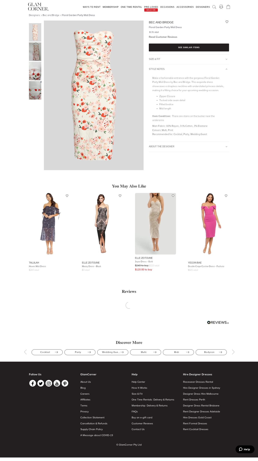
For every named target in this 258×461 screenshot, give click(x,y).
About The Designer (161, 146)
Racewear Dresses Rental (198, 381)
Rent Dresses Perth (194, 399)
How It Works (139, 387)
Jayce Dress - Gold (144, 261)
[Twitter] (40, 383)
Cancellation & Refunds (93, 423)
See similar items (189, 47)
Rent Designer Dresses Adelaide (201, 411)
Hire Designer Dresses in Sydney (201, 387)
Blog (83, 387)
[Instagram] (48, 383)
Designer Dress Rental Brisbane (201, 405)
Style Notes (157, 69)
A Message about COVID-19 (96, 435)
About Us (85, 381)
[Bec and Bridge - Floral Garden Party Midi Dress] (34, 32)
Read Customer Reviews (163, 36)
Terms (83, 405)
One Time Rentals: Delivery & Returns (153, 399)
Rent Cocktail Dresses (195, 429)
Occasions (167, 7)
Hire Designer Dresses (197, 374)
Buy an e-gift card (142, 417)
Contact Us (138, 429)
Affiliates (85, 399)
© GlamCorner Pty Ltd (129, 444)
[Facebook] (32, 383)
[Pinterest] (65, 383)
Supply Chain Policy (91, 429)
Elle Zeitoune (91, 262)
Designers (203, 7)
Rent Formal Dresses (195, 423)
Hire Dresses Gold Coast (197, 417)
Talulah (34, 262)
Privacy (84, 411)
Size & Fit (154, 59)
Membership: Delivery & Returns (150, 405)
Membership (111, 7)
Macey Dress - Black (91, 266)
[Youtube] (57, 383)
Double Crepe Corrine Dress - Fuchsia (206, 266)
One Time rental (131, 7)
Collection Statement (92, 417)
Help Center (138, 381)
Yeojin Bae (195, 262)
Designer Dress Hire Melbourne (201, 393)
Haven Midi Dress (37, 266)
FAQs (135, 411)
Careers (85, 393)
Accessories (185, 7)
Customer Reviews (142, 423)
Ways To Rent (92, 7)
